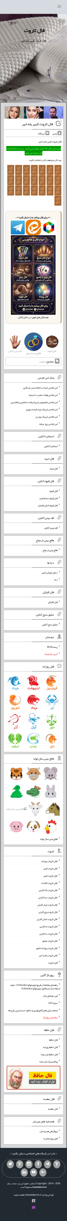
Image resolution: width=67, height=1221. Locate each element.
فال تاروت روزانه (49, 861)
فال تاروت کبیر (50, 868)
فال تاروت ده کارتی (48, 933)
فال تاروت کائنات (49, 882)
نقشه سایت (19, 1194)
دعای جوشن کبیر (49, 572)
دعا (56, 579)
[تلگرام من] (47, 1164)
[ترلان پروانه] (34, 113)
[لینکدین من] (24, 1172)
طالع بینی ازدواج (50, 550)
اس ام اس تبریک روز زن (46, 416)
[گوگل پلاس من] (42, 1172)
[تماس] (19, 1164)
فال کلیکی (53, 602)
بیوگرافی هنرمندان (49, 1131)
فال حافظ (53, 1039)
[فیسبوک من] (38, 1164)
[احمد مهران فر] (53, 113)
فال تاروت (34, 30)
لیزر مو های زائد (50, 995)
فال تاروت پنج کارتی (48, 911)
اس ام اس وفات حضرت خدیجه (43, 394)
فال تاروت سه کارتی (48, 897)
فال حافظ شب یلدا (49, 1054)
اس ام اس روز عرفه (48, 423)
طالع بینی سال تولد (49, 838)
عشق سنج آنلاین (50, 624)
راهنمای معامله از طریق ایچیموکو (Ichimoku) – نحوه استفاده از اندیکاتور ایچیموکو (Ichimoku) (35, 986)
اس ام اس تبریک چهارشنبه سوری (42, 409)
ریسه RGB (52, 646)
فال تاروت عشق (50, 940)
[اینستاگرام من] (29, 1164)
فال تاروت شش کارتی (47, 919)
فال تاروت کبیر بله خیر (37, 123)
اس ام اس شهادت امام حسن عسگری (40, 387)
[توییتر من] (10, 1164)
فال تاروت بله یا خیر (48, 955)
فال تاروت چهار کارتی (48, 904)
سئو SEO (53, 1003)
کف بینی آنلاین (51, 527)
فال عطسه (53, 1108)
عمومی (42, 361)
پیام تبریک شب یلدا (48, 1061)
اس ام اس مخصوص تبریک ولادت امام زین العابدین (34, 402)
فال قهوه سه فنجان (48, 498)
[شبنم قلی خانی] (14, 113)
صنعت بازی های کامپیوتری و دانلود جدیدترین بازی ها (33, 1010)
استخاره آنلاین (51, 446)
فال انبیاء (53, 468)
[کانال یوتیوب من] (33, 1172)
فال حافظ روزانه (50, 1047)
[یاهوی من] (56, 1164)
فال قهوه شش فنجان (48, 505)
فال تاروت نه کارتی (49, 926)
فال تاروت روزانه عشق (47, 948)
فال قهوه (53, 490)
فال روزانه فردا (50, 1138)
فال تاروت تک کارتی (48, 890)
